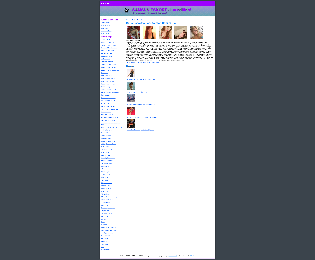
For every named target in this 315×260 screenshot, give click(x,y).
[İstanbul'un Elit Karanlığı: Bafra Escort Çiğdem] (131, 124)
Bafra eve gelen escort (107, 81)
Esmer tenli (104, 191)
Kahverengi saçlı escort (108, 208)
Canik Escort (105, 33)
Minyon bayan (105, 249)
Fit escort (104, 224)
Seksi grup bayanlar (107, 233)
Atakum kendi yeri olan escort (110, 70)
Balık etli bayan (105, 155)
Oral (102, 247)
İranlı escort (104, 177)
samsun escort (173, 256)
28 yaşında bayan (106, 183)
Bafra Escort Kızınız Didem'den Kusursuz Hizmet (141, 79)
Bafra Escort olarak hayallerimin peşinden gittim (141, 104)
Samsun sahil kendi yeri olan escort (111, 127)
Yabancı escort (105, 174)
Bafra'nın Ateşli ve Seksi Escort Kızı (137, 92)
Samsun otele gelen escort (109, 48)
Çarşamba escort (106, 112)
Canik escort (105, 103)
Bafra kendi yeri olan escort (109, 78)
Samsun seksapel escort (108, 89)
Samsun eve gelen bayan (108, 87)
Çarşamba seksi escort (108, 120)
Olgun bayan (105, 180)
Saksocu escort (105, 185)
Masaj (103, 222)
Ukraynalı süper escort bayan (109, 197)
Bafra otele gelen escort (108, 84)
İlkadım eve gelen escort (108, 98)
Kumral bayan (105, 166)
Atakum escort (105, 59)
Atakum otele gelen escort (108, 67)
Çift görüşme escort (107, 169)
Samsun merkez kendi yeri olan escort (110, 123)
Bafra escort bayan (106, 75)
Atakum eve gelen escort (108, 64)
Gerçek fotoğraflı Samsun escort (110, 92)
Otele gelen (104, 244)
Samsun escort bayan (107, 42)
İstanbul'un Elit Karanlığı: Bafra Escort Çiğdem (140, 130)
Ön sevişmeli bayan (107, 160)
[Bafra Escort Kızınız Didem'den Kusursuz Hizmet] (131, 73)
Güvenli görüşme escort (108, 158)
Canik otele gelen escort (108, 106)
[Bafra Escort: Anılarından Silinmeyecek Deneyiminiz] (131, 111)
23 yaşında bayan (106, 213)
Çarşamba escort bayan (108, 114)
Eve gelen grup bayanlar (108, 227)
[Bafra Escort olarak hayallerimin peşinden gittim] (131, 98)
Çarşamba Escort (106, 31)
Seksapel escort (106, 135)
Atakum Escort (105, 22)
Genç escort (104, 238)
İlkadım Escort (105, 25)
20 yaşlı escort (105, 236)
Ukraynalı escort (106, 194)
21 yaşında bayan (106, 163)
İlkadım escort (105, 95)
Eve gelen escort (106, 188)
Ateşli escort (105, 210)
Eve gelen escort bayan (108, 141)
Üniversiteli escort (106, 133)
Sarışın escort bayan (107, 199)
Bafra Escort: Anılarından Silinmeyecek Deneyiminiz (142, 117)
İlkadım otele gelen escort (108, 100)
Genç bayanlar (105, 146)
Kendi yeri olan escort (107, 50)
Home (102, 3)
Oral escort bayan (106, 53)
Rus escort (104, 205)
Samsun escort (105, 39)
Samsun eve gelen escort (108, 45)
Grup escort (104, 216)
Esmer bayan (105, 152)
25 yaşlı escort (105, 202)
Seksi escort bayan (106, 56)
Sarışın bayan (105, 171)
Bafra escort (104, 73)
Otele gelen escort (106, 130)
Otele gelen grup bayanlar (108, 230)
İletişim (107, 3)
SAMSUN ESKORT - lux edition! (161, 10)
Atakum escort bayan (107, 61)
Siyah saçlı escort (106, 149)
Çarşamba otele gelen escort (109, 117)
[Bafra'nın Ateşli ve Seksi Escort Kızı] (131, 86)
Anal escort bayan (106, 138)
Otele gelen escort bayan (108, 144)
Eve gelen (104, 241)
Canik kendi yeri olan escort (109, 109)
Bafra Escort (105, 28)
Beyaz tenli (104, 219)
